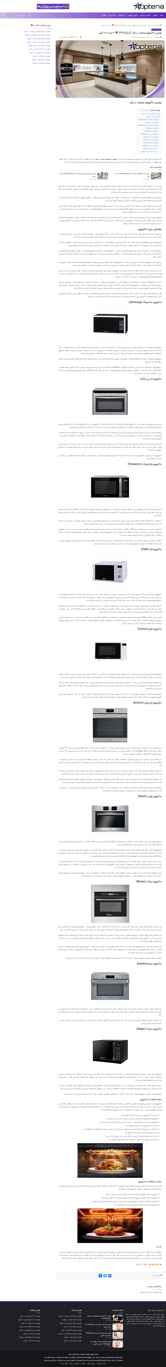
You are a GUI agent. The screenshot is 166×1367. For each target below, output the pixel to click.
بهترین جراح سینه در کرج (73, 1326)
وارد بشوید (143, 1292)
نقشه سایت (64, 1363)
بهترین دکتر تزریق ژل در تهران (30, 1316)
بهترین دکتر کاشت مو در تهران (29, 1326)
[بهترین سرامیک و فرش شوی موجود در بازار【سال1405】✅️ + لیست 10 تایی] (102, 175)
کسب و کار (112, 15)
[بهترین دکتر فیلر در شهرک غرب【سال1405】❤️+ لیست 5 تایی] (117, 1327)
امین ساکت (157, 37)
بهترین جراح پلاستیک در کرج (72, 1330)
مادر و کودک (121, 15)
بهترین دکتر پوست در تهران (30, 1323)
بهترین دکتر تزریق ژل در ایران (40, 52)
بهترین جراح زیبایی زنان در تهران (70, 1323)
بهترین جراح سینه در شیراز (73, 1340)
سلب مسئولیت (101, 1363)
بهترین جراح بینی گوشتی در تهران (38, 38)
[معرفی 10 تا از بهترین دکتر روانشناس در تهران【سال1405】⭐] (117, 1318)
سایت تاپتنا (161, 1314)
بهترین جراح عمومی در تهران (72, 1319)
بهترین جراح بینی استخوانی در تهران (37, 35)
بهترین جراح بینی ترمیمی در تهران (38, 42)
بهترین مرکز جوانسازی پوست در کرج (37, 31)
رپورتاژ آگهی (91, 1363)
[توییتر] (105, 1276)
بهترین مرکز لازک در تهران (41, 63)
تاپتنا (161, 15)
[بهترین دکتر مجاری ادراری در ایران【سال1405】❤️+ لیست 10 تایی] (117, 1335)
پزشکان (155, 15)
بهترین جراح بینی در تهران (41, 59)
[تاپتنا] (149, 6)
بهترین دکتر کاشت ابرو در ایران (39, 49)
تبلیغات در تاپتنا (74, 1363)
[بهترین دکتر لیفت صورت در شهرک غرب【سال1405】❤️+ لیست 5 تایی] (117, 1344)
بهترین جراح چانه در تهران (73, 1337)
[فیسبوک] (110, 1276)
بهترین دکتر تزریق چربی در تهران (29, 1319)
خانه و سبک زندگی (149, 25)
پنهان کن (145, 110)
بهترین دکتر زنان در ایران (31, 1333)
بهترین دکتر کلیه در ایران (31, 1340)
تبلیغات (104, 15)
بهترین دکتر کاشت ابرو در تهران (39, 45)
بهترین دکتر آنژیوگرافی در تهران (29, 1337)
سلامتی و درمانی (145, 15)
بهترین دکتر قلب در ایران (41, 56)
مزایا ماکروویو (118, 1109)
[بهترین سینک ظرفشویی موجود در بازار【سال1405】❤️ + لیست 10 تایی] (156, 175)
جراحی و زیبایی (132, 15)
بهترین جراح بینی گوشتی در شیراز (70, 1333)
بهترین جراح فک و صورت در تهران (70, 1316)
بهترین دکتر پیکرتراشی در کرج (30, 1330)
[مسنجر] (100, 1276)
